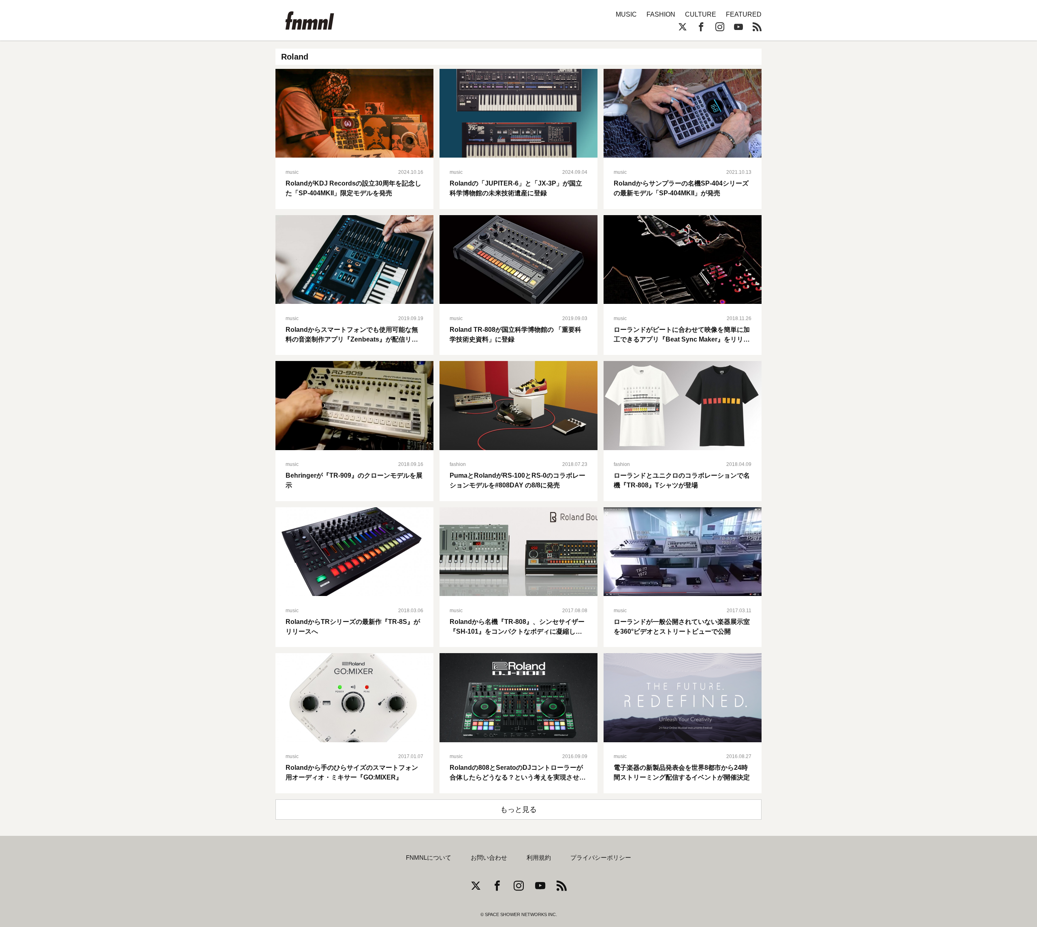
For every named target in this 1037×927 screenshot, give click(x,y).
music (292, 172)
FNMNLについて (428, 857)
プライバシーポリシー (600, 857)
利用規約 (539, 857)
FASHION (661, 14)
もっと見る (518, 809)
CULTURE (700, 14)
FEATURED (744, 14)
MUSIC (626, 14)
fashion (458, 464)
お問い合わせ (489, 857)
